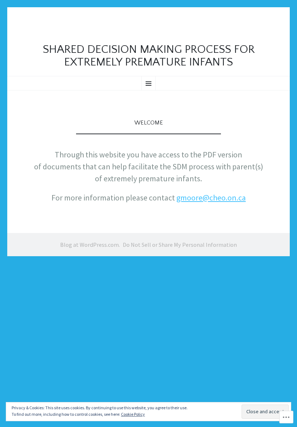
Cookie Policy (133, 414)
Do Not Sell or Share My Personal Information (180, 244)
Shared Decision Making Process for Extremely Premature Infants (149, 55)
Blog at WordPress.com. (90, 244)
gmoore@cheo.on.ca (211, 198)
